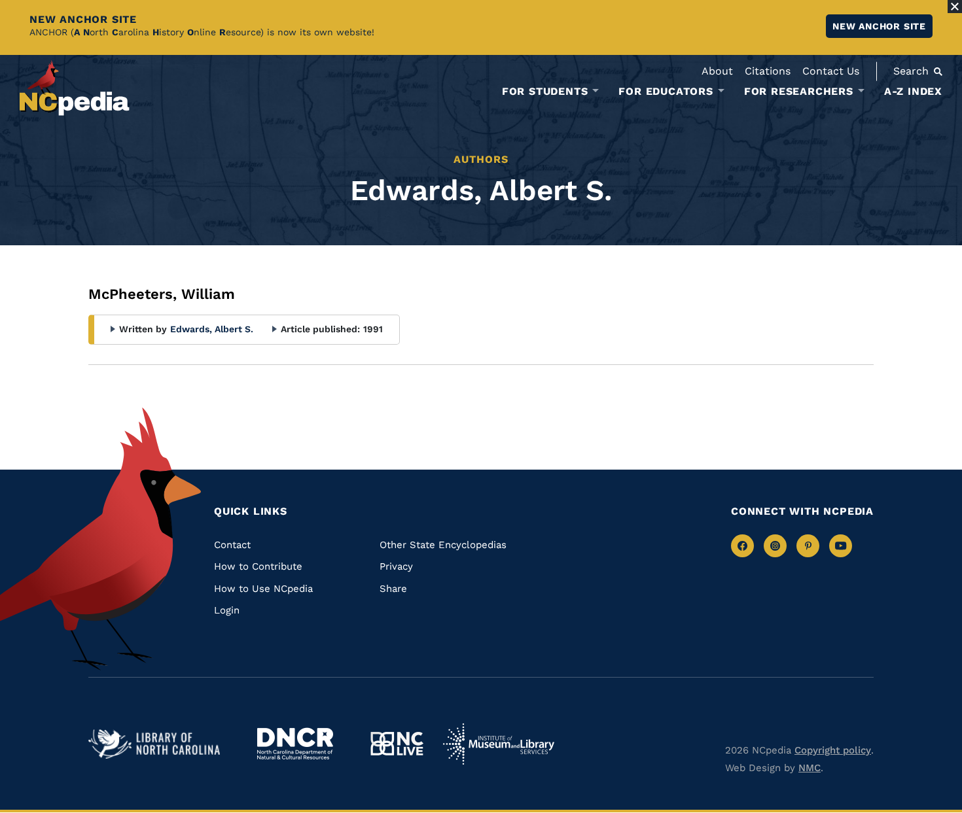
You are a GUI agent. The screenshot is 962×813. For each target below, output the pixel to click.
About (717, 71)
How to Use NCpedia (263, 589)
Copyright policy (832, 750)
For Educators (665, 91)
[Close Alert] (955, 6)
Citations (768, 71)
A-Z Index (913, 91)
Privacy (396, 566)
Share (393, 589)
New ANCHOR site (879, 26)
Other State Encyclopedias (443, 545)
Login (227, 610)
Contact (232, 545)
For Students (545, 91)
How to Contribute (258, 566)
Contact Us (830, 71)
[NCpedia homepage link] (75, 88)
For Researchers (798, 91)
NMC (809, 768)
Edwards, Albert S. (211, 329)
